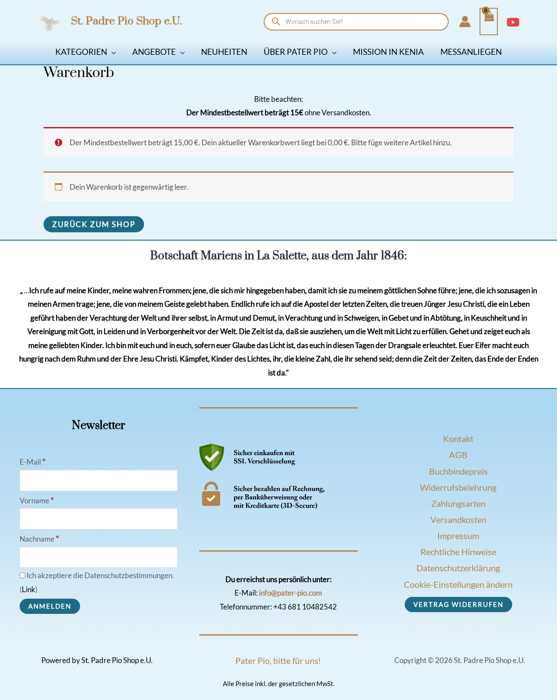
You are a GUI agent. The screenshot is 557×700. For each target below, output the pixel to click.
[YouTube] (513, 22)
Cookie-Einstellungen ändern (458, 584)
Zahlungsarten (458, 503)
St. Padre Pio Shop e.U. (126, 21)
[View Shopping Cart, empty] (489, 22)
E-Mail (33, 461)
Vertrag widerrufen (458, 604)
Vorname (37, 500)
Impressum (458, 535)
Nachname (39, 538)
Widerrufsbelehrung (458, 487)
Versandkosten (458, 519)
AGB (458, 454)
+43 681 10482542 (305, 606)
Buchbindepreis (458, 471)
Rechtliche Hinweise (458, 551)
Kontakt (458, 438)
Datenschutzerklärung (458, 568)
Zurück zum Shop (93, 224)
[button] (111, 51)
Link (28, 589)
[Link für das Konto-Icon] (465, 21)
